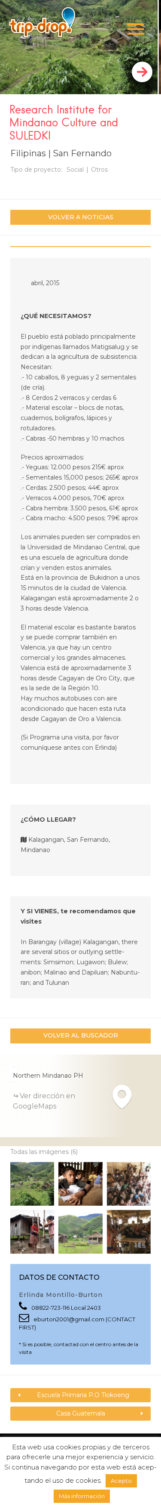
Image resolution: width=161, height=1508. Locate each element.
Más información (82, 1496)
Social (75, 169)
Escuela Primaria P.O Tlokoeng (83, 1395)
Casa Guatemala (80, 1413)
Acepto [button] (121, 1480)
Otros (99, 169)
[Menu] (136, 29)
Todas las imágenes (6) (44, 1152)
